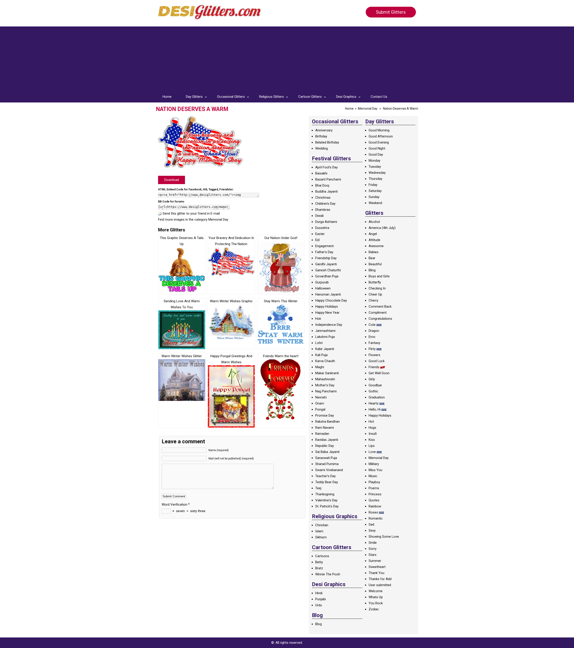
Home (167, 97)
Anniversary (324, 130)
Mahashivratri (325, 379)
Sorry (372, 549)
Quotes (374, 500)
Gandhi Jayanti (326, 264)
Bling (372, 270)
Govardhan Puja (326, 276)
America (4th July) (382, 228)
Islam (319, 531)
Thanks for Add (380, 579)
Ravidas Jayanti (326, 440)
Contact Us (379, 97)
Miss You (375, 470)
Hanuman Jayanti (328, 294)
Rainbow (375, 506)
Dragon (374, 331)
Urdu (318, 605)
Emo (372, 337)
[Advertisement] (287, 57)
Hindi (318, 593)
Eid (317, 240)
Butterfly (375, 282)
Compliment (378, 313)
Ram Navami (324, 428)
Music (373, 476)
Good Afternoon (381, 136)
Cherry (373, 300)
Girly (372, 379)
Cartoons (322, 556)
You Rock (376, 603)
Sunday (374, 197)
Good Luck (377, 361)
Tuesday (375, 167)
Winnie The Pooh (327, 574)
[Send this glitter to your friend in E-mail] (160, 213)
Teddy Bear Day (326, 482)
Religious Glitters (271, 97)
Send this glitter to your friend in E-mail (191, 213)
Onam (319, 403)
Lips (372, 446)
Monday (374, 161)
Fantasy (374, 343)
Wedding (321, 148)
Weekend (375, 203)
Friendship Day (326, 258)
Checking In (377, 288)
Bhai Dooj (322, 185)
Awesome (376, 246)
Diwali (319, 216)
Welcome (376, 591)
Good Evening (379, 142)
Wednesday (377, 173)
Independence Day (328, 325)
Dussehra (322, 228)
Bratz (319, 568)
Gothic (373, 391)
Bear (372, 258)
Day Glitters (194, 97)
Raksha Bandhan (327, 422)
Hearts (373, 403)
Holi (318, 319)
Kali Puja (321, 355)
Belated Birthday (327, 142)
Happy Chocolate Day (331, 300)
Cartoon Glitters (310, 97)
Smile (373, 543)
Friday (373, 185)
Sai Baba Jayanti (327, 452)
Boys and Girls (379, 276)
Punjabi (320, 599)
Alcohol (374, 222)
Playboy (374, 482)
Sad (371, 524)
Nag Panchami (326, 391)
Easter (320, 234)
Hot (371, 422)
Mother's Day (324, 385)
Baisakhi (321, 173)
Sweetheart (377, 567)
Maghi (319, 367)
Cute (372, 325)
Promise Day (324, 415)
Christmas (322, 198)
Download (171, 180)
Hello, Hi (374, 409)
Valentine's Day (326, 500)
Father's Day (324, 252)
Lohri (319, 343)
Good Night (377, 148)
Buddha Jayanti (326, 191)
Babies (373, 252)
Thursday (375, 179)
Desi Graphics (346, 97)
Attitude (374, 240)
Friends (374, 367)
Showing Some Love (384, 537)
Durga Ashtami (326, 222)
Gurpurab (322, 282)
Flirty (372, 349)
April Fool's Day (326, 167)
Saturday (375, 191)
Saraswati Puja (326, 458)
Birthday (321, 136)
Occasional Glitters (231, 97)
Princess (375, 494)
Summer (375, 561)
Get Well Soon (379, 373)
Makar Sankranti (327, 373)
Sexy (372, 530)
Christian (321, 525)
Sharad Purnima (327, 464)
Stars (372, 555)
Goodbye (375, 385)
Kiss (372, 440)
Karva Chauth (325, 361)
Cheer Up (375, 294)
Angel (373, 234)
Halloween (322, 288)
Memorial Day (367, 108)
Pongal (320, 409)
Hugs (372, 428)
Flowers (374, 355)
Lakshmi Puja (325, 337)
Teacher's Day (325, 476)
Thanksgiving (324, 494)
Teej (318, 488)
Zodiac (374, 609)
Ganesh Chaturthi (328, 270)
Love (372, 452)
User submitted (380, 585)
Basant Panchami (328, 179)
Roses (373, 512)
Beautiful (375, 264)
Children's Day (325, 204)
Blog (318, 624)
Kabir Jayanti (324, 349)
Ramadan (322, 434)
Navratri (321, 397)
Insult (373, 434)
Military (374, 464)
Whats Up (376, 597)
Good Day (376, 154)
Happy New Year (327, 313)
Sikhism (321, 537)
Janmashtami (325, 331)
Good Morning (379, 130)
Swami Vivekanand (329, 470)
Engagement (324, 246)
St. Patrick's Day (327, 506)
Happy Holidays (326, 306)
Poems (374, 488)
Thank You (376, 573)
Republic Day (324, 446)
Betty (319, 562)
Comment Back (380, 306)
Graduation (377, 397)
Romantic (376, 518)
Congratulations (380, 319)
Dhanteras (322, 210)
